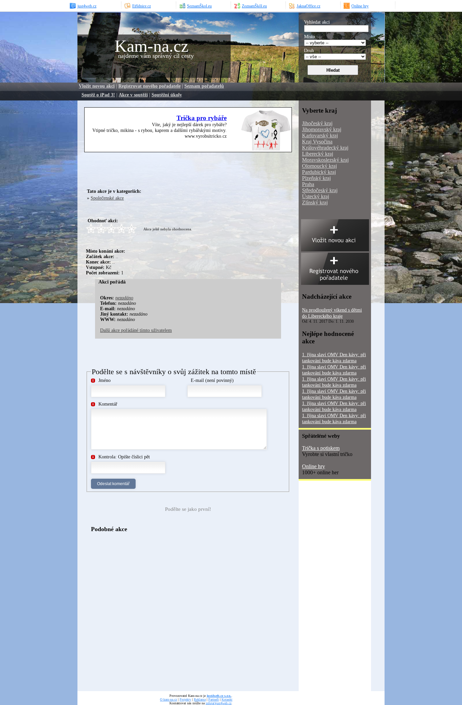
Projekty (185, 699)
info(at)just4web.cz (218, 703)
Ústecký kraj (315, 196)
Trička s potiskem (321, 448)
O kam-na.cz (168, 699)
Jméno (104, 380)
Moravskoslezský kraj (325, 160)
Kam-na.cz (151, 46)
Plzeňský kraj (316, 178)
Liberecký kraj (317, 154)
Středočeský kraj (320, 190)
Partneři (213, 699)
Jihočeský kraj (317, 123)
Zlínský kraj (315, 202)
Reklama (200, 699)
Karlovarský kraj (320, 135)
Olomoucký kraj (319, 166)
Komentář (107, 404)
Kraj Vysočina (317, 141)
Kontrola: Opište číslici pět (124, 456)
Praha (308, 184)
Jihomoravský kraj (321, 129)
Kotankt (227, 699)
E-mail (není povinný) (212, 380)
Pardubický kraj (319, 172)
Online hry (313, 466)
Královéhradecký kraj (325, 148)
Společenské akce (107, 198)
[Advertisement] (165, 169)
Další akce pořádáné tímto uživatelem (136, 330)
